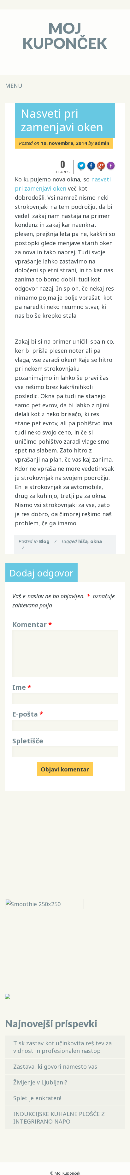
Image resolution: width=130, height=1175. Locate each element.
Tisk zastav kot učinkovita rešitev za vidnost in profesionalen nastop (62, 1046)
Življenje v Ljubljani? (40, 1082)
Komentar (32, 624)
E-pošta (27, 714)
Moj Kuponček (64, 35)
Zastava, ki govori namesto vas (55, 1066)
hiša (83, 541)
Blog (44, 541)
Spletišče (27, 740)
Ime (21, 687)
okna (96, 541)
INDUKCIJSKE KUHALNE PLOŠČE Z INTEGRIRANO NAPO (59, 1117)
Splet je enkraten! (37, 1098)
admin (102, 143)
